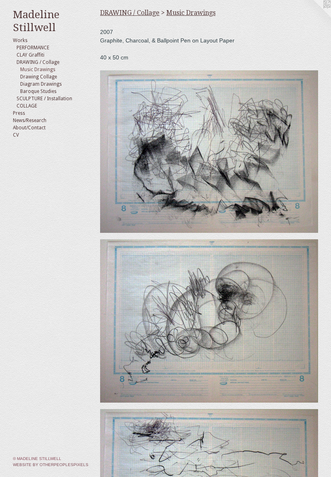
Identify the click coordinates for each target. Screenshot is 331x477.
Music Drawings (37, 69)
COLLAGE (27, 106)
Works (20, 40)
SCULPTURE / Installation (44, 98)
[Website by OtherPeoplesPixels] (315, 16)
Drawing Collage (38, 77)
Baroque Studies (38, 91)
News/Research (29, 120)
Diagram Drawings (41, 84)
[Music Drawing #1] (209, 151)
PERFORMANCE (33, 48)
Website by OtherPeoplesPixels (50, 464)
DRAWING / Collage (38, 62)
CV (16, 135)
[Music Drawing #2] (209, 321)
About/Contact (29, 128)
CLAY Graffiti (30, 55)
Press (19, 113)
